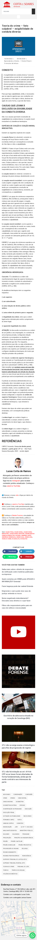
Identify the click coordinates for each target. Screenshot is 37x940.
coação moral (18, 532)
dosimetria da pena (9, 805)
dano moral (22, 798)
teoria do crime (6, 539)
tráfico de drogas (18, 870)
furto (20, 819)
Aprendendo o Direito (11, 61)
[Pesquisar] (33, 11)
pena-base (26, 834)
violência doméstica (10, 874)
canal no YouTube (13, 486)
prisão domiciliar (9, 845)
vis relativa (23, 539)
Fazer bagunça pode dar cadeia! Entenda (17, 586)
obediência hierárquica (9, 537)
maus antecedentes (10, 830)
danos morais (8, 801)
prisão (5, 841)
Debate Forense (17, 515)
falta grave (27, 816)
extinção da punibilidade (11, 816)
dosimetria (20, 801)
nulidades (15, 834)
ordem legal (28, 537)
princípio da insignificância (23, 837)
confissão (28, 794)
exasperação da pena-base (12, 809)
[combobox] (17, 11)
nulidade (6, 834)
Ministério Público (26, 830)
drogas (22, 805)
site (17, 495)
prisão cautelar (16, 841)
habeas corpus (8, 823)
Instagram (16, 481)
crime (5, 798)
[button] (18, 16)
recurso (25, 848)
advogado (6, 794)
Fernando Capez (26, 535)
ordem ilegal (20, 537)
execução (28, 809)
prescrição (7, 837)
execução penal (8, 812)
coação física (9, 532)
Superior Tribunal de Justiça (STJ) (15, 859)
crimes (12, 798)
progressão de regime (11, 848)
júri (16, 827)
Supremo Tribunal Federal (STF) (14, 863)
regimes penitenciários (11, 856)
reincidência (26, 856)
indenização (7, 827)
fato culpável (16, 535)
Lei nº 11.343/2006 (27, 827)
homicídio (20, 823)
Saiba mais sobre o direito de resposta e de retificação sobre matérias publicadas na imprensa (18, 571)
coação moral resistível (17, 533)
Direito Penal (26, 61)
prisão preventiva (24, 845)
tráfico (6, 870)
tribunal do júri (23, 866)
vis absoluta (16, 539)
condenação (17, 794)
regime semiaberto (9, 852)
